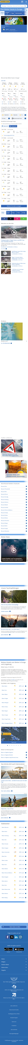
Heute (2, 13)
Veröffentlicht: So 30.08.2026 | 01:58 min (9, 247)
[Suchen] (25, 6)
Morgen (7, 13)
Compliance (14, 1025)
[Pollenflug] (22, 2)
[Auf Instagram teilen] (17, 218)
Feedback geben (13, 30)
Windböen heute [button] (4, 341)
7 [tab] (20, 745)
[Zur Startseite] (5, 1)
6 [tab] (18, 745)
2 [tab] (9, 745)
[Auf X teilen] (11, 218)
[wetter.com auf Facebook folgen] (7, 937)
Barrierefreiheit (14, 1029)
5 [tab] (16, 745)
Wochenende (18, 13)
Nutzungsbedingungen (14, 1033)
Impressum (14, 1021)
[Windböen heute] (14, 331)
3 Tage (12, 13)
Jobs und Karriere (14, 1005)
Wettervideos (4, 967)
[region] (14, 135)
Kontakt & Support (14, 1017)
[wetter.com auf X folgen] (12, 937)
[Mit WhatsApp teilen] (23, 218)
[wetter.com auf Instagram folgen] (20, 937)
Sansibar (13, 679)
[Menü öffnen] (25, 1)
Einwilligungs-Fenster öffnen (14, 1013)
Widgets (3, 961)
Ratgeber (3, 970)
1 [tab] (7, 745)
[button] (14, 205)
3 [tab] (12, 745)
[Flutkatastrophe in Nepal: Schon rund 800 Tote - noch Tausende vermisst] (14, 231)
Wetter (3, 959)
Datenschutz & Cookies (14, 1009)
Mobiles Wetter (5, 964)
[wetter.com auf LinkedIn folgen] (16, 937)
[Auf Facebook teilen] (4, 218)
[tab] (5, 126)
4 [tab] (14, 745)
